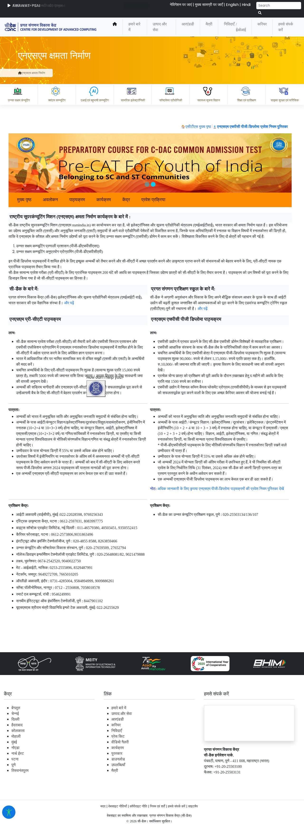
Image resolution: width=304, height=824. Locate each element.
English (232, 4)
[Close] (117, 510)
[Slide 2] (153, 184)
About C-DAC (109, 779)
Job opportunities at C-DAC (218, 779)
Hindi (246, 4)
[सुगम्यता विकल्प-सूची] (9, 812)
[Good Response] (120, 759)
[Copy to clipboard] (101, 759)
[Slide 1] (147, 184)
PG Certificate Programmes (157, 779)
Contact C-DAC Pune (274, 779)
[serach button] (260, 13)
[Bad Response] (139, 759)
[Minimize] (97, 510)
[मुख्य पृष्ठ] (115, 27)
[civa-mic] (191, 806)
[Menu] (97, 490)
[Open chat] (95, 388)
